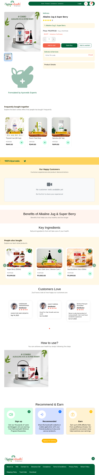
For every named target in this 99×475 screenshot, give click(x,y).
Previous (4, 265)
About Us (10, 467)
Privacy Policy (73, 467)
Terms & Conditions (59, 467)
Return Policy (85, 467)
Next (94, 265)
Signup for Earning (49, 441)
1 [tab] (49, 328)
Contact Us (60, 3)
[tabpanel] (20, 309)
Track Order (23, 472)
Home (42, 3)
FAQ (17, 467)
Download (32, 472)
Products (47, 3)
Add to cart (51, 45)
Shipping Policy (12, 472)
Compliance (53, 3)
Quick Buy (69, 45)
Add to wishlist (85, 45)
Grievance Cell (35, 467)
